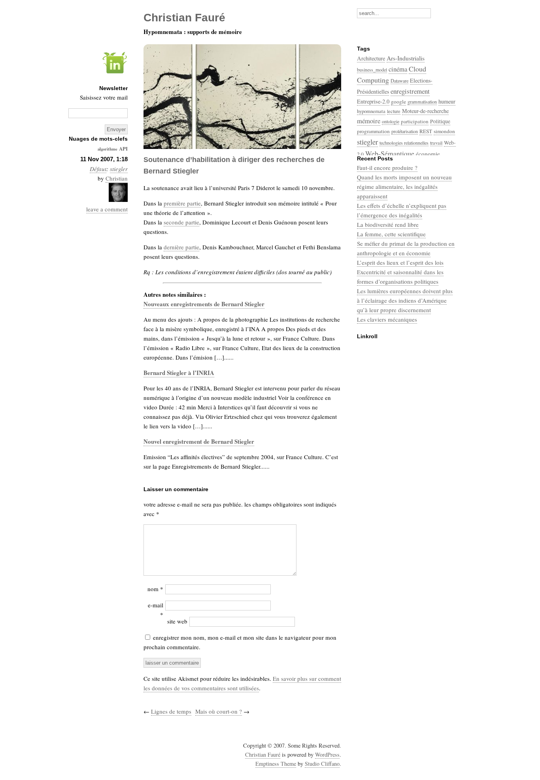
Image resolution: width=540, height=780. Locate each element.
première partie (182, 203)
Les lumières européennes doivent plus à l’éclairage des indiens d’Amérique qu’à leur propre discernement (405, 300)
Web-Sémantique (389, 153)
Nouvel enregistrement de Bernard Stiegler (198, 441)
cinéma (398, 68)
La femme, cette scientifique (391, 234)
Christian (117, 178)
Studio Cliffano (322, 763)
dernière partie (181, 247)
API (123, 148)
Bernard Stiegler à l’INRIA (178, 372)
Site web (177, 621)
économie (428, 154)
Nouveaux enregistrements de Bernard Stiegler (203, 304)
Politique (440, 121)
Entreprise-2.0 (373, 101)
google (398, 101)
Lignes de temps (171, 711)
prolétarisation (404, 131)
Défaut (98, 169)
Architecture (371, 58)
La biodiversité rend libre (388, 224)
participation (415, 121)
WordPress (327, 754)
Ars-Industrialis (406, 58)
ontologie (390, 121)
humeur (446, 101)
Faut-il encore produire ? (387, 167)
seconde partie (181, 222)
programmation (373, 131)
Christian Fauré (262, 754)
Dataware (399, 80)
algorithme (107, 149)
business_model (372, 69)
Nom (155, 589)
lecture (393, 111)
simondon (444, 131)
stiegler (119, 169)
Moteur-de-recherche (425, 111)
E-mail (155, 609)
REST (425, 131)
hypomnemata (371, 111)
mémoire (368, 121)
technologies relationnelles (404, 142)
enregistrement (410, 91)
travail (436, 142)
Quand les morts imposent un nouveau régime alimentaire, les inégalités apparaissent (404, 186)
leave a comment (107, 209)
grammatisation (422, 101)
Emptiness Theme (275, 763)
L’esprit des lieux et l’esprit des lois (400, 262)
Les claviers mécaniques (387, 319)
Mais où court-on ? (218, 711)
